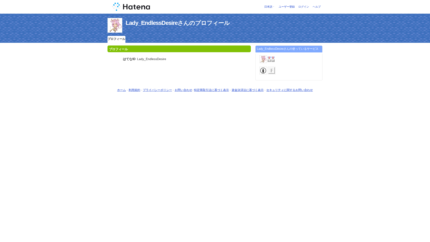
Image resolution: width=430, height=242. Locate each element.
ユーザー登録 (287, 6)
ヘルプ (317, 6)
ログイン (303, 6)
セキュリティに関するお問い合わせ (289, 90)
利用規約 (134, 90)
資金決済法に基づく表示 (248, 90)
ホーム (121, 90)
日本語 (268, 6)
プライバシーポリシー (157, 90)
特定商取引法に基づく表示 (211, 90)
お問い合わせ (183, 90)
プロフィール (116, 39)
